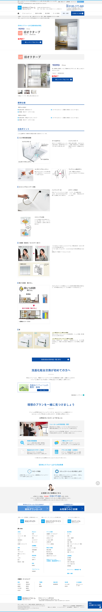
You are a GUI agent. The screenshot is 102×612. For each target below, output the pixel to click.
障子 (18, 559)
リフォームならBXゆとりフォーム (23, 609)
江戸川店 (19, 588)
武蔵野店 (28, 590)
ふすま (19, 557)
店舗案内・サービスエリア (52, 533)
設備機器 (34, 545)
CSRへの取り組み (71, 561)
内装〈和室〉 (70, 541)
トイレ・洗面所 (70, 537)
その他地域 (78, 582)
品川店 (19, 590)
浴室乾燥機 (34, 549)
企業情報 (68, 1)
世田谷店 (28, 584)
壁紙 (18, 549)
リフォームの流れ (50, 535)
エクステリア (34, 539)
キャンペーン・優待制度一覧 (74, 569)
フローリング (20, 551)
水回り (19, 531)
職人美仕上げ (49, 551)
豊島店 (27, 586)
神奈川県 (55, 582)
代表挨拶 (69, 559)
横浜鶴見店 (55, 584)
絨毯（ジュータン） (22, 553)
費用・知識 (70, 573)
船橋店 (40, 586)
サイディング (34, 535)
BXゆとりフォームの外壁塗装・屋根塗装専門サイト (73, 605)
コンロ (19, 541)
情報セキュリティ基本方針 (52, 607)
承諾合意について (76, 607)
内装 (19, 547)
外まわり (34, 531)
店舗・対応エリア (61, 1)
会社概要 (69, 557)
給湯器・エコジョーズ (22, 543)
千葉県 (40, 582)
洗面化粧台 (20, 539)
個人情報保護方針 (69, 607)
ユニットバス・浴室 (22, 535)
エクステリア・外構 (71, 548)
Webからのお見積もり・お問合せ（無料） (95, 605)
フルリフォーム (35, 569)
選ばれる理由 (50, 547)
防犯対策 (34, 555)
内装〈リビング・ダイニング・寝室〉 (75, 543)
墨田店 (27, 582)
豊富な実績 (49, 549)
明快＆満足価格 (50, 553)
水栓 (33, 551)
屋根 (33, 537)
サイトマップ (73, 1)
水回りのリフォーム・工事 (37, 16)
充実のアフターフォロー (51, 555)
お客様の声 (49, 541)
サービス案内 (50, 531)
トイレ (19, 537)
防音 (33, 563)
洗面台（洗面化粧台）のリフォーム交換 (51, 16)
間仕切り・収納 (21, 561)
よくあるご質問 (50, 539)
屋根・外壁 (69, 545)
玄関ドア (34, 559)
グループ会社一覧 (71, 563)
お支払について (50, 537)
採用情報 (69, 565)
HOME (19, 16)
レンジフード (34, 547)
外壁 (33, 533)
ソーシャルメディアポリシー (61, 607)
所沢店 (66, 586)
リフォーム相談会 (50, 543)
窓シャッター (34, 541)
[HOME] (19, 12)
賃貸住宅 (69, 550)
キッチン (19, 533)
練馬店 (27, 588)
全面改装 (34, 571)
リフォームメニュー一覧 (26, 16)
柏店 (40, 584)
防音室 (33, 565)
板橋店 (19, 586)
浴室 (68, 535)
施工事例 (69, 531)
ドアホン (34, 557)
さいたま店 (67, 584)
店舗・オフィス (70, 552)
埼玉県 (66, 582)
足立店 (19, 584)
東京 (19, 582)
